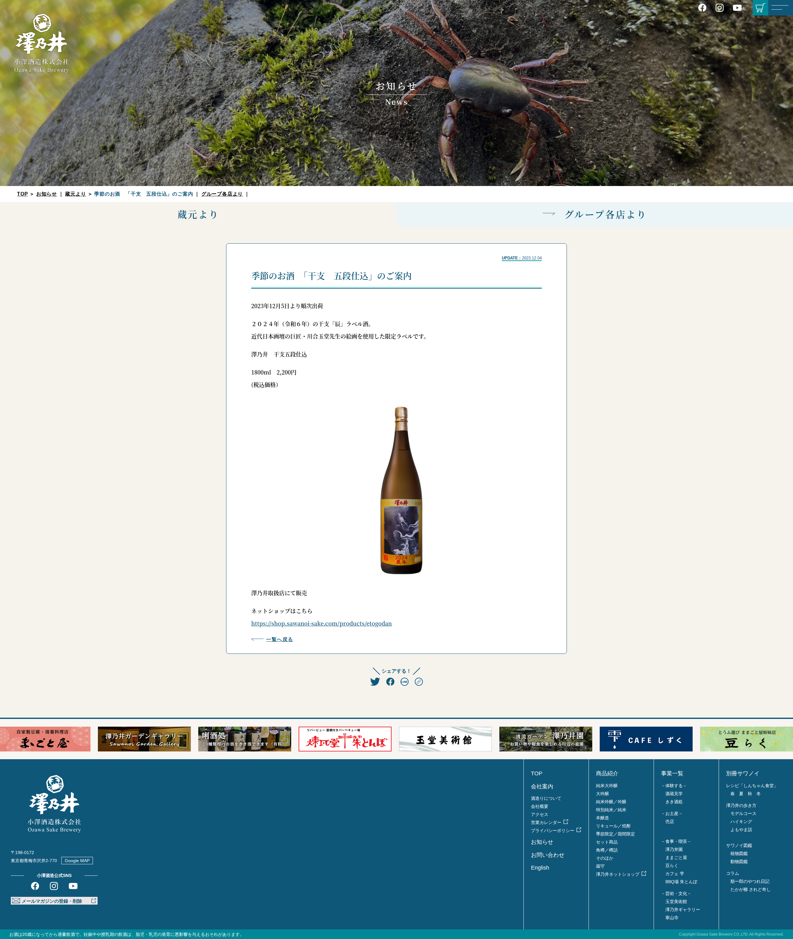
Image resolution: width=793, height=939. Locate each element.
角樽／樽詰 (607, 850)
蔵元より (75, 194)
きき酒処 (674, 801)
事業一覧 (672, 773)
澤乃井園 (674, 849)
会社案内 (542, 786)
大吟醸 (602, 793)
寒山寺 (671, 917)
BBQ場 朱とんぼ (681, 881)
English (540, 868)
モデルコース (743, 813)
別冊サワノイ (743, 773)
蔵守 (600, 866)
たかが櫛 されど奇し (750, 889)
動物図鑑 (739, 861)
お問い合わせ (547, 855)
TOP (22, 194)
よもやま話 (741, 829)
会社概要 (539, 806)
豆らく (671, 865)
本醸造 (602, 817)
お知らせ (46, 194)
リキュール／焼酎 (613, 825)
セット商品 (607, 841)
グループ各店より (222, 194)
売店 (669, 821)
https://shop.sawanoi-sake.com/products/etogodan (321, 623)
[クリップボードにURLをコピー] (419, 682)
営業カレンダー (546, 822)
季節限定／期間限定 (615, 833)
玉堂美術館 (676, 901)
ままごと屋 (676, 857)
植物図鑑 (739, 853)
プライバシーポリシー (552, 830)
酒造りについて (546, 798)
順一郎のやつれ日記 (749, 881)
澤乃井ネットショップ (617, 874)
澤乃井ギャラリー (682, 909)
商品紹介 (607, 773)
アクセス (539, 814)
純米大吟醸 (607, 785)
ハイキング (741, 821)
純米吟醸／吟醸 (611, 801)
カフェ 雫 (674, 873)
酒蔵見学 (674, 793)
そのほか (604, 858)
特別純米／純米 (611, 809)
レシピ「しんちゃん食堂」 (752, 785)
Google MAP (77, 860)
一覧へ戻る (279, 639)
